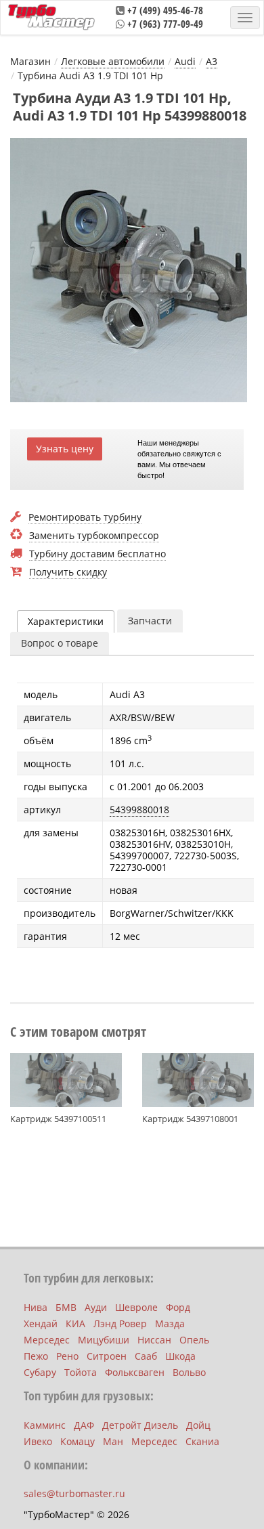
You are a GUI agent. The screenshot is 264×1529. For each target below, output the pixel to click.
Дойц (198, 1425)
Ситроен (107, 1356)
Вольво (189, 1372)
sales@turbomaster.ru (74, 1493)
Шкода (180, 1356)
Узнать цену (64, 448)
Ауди (96, 1307)
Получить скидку (68, 572)
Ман (113, 1441)
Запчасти (150, 620)
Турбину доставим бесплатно (97, 554)
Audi (185, 61)
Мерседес (47, 1339)
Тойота (80, 1372)
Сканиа (202, 1441)
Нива (35, 1307)
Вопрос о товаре (59, 643)
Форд (178, 1307)
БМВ (66, 1307)
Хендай (41, 1323)
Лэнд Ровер (120, 1323)
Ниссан (154, 1339)
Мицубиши (103, 1339)
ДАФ (84, 1425)
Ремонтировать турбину (84, 517)
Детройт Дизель (140, 1425)
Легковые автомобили (112, 61)
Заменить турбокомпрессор (94, 536)
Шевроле (136, 1307)
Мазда (170, 1323)
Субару (40, 1372)
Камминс (45, 1425)
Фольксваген (134, 1372)
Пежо (36, 1356)
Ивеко (38, 1441)
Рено (67, 1356)
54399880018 (139, 809)
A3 (211, 61)
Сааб (146, 1356)
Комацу (77, 1441)
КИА (75, 1323)
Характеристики (66, 621)
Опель (194, 1339)
